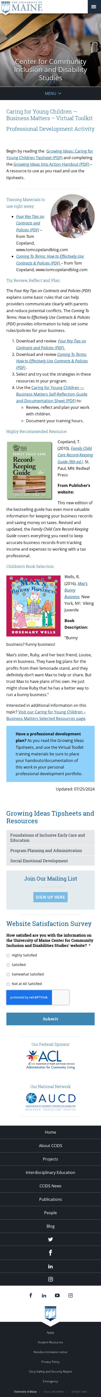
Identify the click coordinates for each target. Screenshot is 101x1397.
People (50, 1212)
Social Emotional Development (39, 860)
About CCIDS (50, 1145)
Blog (51, 1226)
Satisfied (19, 964)
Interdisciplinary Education (50, 1172)
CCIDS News (50, 1186)
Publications (50, 1199)
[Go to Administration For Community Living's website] (50, 1068)
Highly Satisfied (24, 955)
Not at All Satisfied (27, 983)
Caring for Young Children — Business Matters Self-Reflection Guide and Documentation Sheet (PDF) (51, 394)
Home (50, 1132)
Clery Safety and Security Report (50, 1371)
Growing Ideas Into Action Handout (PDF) (51, 164)
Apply (50, 1332)
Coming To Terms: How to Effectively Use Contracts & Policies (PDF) (52, 361)
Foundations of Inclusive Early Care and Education (47, 837)
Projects (50, 1159)
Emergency (50, 1381)
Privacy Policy (50, 1362)
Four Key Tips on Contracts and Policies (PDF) (30, 223)
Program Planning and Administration (46, 850)
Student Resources (50, 1342)
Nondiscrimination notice (50, 1352)
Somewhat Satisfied (28, 974)
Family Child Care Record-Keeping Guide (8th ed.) (75, 455)
